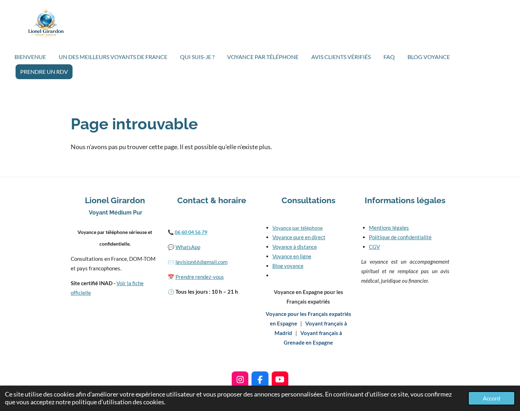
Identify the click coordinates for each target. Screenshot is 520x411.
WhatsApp (187, 247)
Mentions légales (389, 227)
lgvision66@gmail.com (201, 262)
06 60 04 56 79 (191, 232)
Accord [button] (491, 398)
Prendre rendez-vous (199, 277)
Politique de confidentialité (400, 237)
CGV (374, 246)
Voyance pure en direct (298, 237)
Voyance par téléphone (297, 228)
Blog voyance (288, 266)
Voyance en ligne (291, 256)
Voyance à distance (294, 246)
